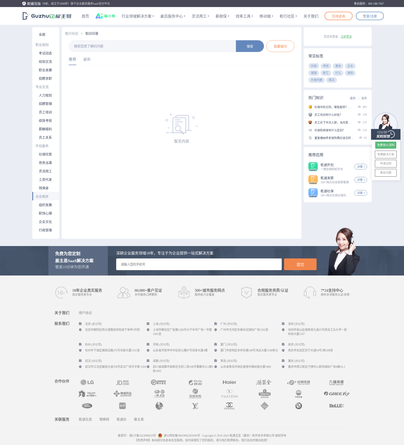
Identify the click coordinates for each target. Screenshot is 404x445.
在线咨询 (338, 16)
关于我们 (310, 16)
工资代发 (45, 179)
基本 (338, 66)
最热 (353, 98)
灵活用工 (45, 171)
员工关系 (45, 137)
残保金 (44, 188)
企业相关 (42, 196)
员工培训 (45, 112)
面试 (331, 80)
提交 (300, 265)
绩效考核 (45, 120)
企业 (350, 66)
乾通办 (121, 419)
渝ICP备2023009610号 (142, 435)
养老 (326, 66)
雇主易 (139, 419)
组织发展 (45, 205)
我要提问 (280, 46)
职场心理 (45, 213)
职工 (326, 73)
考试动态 (45, 53)
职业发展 (45, 70)
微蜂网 (104, 419)
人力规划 (45, 95)
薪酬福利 (45, 129)
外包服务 (42, 146)
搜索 (250, 46)
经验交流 (45, 61)
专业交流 (42, 87)
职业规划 (42, 45)
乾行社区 (71, 33)
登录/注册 (370, 16)
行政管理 (45, 230)
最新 (87, 59)
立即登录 (346, 36)
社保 (314, 66)
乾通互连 (85, 419)
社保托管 (45, 154)
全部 (42, 34)
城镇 (314, 73)
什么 (338, 73)
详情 (360, 167)
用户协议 (85, 313)
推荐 (72, 59)
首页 (85, 16)
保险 (350, 73)
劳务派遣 (45, 163)
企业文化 (45, 222)
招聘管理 (45, 104)
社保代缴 (316, 80)
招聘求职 (45, 78)
